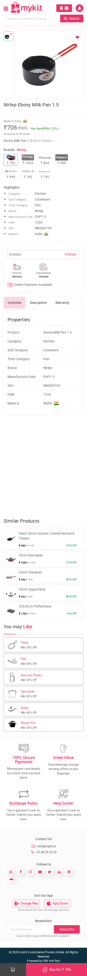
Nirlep (21, 149)
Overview (15, 302)
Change (70, 254)
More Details (42, 140)
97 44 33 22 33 (47, 852)
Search (74, 18)
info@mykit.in (46, 846)
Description (38, 302)
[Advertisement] (43, 467)
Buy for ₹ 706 (60, 969)
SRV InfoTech (51, 961)
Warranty (62, 302)
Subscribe (66, 929)
